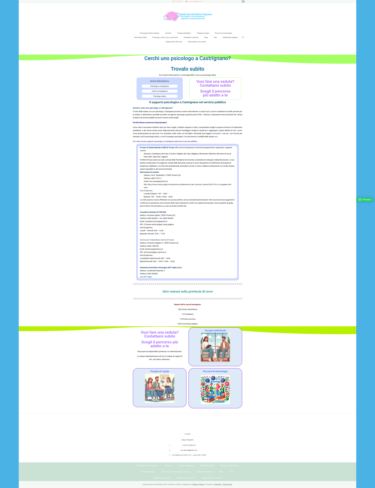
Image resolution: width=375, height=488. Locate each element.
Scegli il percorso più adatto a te (215, 93)
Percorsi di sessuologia (223, 33)
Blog (206, 37)
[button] (364, 199)
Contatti (168, 33)
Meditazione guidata (230, 37)
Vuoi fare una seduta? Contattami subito (215, 83)
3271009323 (178, 1)
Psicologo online (159, 96)
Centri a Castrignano (160, 91)
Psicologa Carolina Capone (149, 33)
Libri (215, 37)
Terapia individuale (184, 33)
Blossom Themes (198, 484)
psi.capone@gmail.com (195, 1)
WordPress (217, 484)
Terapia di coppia (203, 33)
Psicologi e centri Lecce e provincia (165, 37)
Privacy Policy (227, 484)
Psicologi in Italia (140, 37)
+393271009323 (189, 445)
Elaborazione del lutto (174, 42)
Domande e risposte (191, 37)
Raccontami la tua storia (197, 42)
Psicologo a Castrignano (159, 86)
